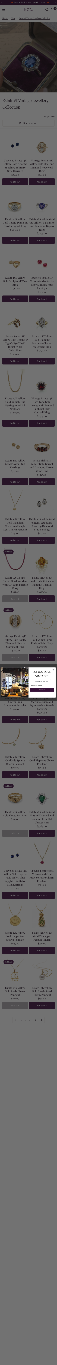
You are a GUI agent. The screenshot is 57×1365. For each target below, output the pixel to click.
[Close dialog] (54, 669)
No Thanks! (42, 694)
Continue (42, 690)
